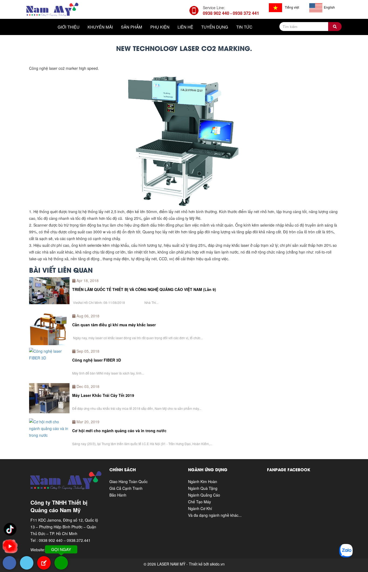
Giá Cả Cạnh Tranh (126, 488)
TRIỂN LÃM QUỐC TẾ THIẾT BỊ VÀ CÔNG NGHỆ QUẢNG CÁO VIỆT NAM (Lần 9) (144, 289)
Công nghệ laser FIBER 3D (96, 360)
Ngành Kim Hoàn (202, 481)
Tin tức (244, 27)
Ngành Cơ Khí (200, 508)
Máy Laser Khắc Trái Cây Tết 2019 (103, 395)
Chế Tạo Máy (199, 501)
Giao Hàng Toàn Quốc (128, 481)
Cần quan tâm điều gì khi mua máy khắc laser (114, 324)
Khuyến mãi (100, 27)
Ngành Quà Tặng (202, 488)
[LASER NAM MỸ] (52, 9)
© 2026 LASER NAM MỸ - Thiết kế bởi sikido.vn (184, 564)
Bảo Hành (117, 495)
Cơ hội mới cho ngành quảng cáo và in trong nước (119, 430)
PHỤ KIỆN (159, 27)
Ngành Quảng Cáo (204, 495)
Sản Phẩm (131, 27)
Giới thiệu (68, 27)
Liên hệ (185, 27)
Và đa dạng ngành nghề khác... (215, 515)
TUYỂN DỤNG (214, 27)
